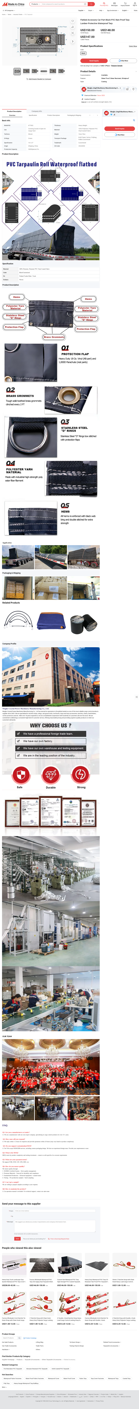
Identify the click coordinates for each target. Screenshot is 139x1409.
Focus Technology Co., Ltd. (56, 1401)
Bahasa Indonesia (126, 1396)
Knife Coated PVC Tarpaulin (60, 1369)
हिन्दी (97, 1396)
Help (100, 10)
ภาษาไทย (102, 1396)
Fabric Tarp (82, 1378)
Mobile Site (114, 1394)
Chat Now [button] (124, 61)
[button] (93, 115)
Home (3, 14)
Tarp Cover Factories (97, 1378)
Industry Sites (82, 1394)
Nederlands (73, 1396)
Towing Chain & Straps (77, 1346)
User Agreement (81, 1401)
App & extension (112, 10)
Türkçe (109, 1396)
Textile (9, 14)
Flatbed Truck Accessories (111, 1342)
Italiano (59, 1396)
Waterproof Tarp (113, 1378)
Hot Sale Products (7, 1342)
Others (38, 1349)
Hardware (5, 1349)
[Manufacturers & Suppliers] (13, 4)
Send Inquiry (94, 61)
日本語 (92, 1396)
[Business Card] (134, 120)
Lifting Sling (39, 1342)
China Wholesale (61, 1394)
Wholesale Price (72, 1394)
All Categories (9, 10)
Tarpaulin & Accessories (110, 1346)
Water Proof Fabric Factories (35, 1378)
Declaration (90, 1401)
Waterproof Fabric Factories (12, 1378)
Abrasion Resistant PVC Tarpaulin (37, 1369)
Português (35, 1396)
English (22, 1396)
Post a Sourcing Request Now (58, 1239)
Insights (121, 1394)
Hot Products (19, 1394)
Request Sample (116, 66)
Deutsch (66, 1396)
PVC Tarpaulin (28, 14)
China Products (29, 1394)
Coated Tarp (126, 1378)
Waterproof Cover (53, 1378)
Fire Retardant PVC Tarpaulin (13, 1369)
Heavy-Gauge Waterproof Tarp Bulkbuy (26, 1383)
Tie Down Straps (75, 1342)
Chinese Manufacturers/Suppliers (45, 1394)
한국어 (86, 1396)
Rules (135, 10)
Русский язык (51, 1396)
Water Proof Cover (69, 1378)
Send (17, 1239)
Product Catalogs (30, 1338)
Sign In (83, 102)
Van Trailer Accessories (9, 1346)
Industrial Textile (17, 14)
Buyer (90, 10)
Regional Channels (93, 1394)
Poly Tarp (7, 1383)
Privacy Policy (100, 1401)
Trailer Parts (39, 1346)
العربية (80, 1396)
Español (28, 1396)
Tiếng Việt (116, 1396)
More (4, 1387)
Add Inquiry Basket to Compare (40, 79)
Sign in (135, 5)
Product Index (104, 1394)
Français (43, 1396)
